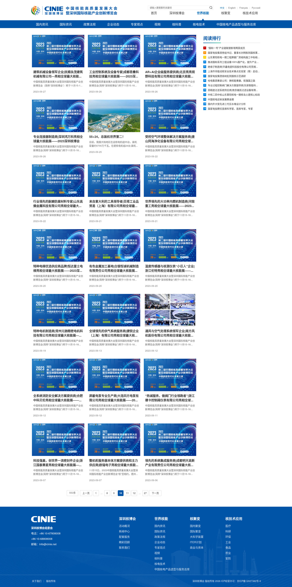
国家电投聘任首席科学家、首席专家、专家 (230, 109)
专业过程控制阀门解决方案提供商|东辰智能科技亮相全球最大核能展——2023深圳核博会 (234, 85)
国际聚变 (195, 531)
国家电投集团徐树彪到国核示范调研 (227, 76)
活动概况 (124, 526)
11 (127, 493)
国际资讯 (66, 24)
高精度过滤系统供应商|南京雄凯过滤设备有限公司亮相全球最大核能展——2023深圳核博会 (234, 90)
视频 (157, 24)
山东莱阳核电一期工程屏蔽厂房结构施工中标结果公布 (234, 57)
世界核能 (203, 13)
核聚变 (225, 13)
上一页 (86, 493)
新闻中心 (124, 531)
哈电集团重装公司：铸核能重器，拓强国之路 (231, 81)
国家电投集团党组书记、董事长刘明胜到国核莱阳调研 (234, 53)
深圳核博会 (177, 13)
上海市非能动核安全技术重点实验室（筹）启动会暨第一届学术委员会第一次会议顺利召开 (234, 71)
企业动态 (113, 24)
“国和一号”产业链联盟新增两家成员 (226, 48)
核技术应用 (250, 13)
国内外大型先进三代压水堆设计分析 (227, 104)
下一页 (155, 493)
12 (134, 493)
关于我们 (36, 581)
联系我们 (124, 547)
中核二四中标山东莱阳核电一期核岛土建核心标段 (234, 95)
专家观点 (137, 24)
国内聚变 (195, 526)
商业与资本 (196, 547)
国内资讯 (42, 24)
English (232, 8)
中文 (222, 8)
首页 (154, 13)
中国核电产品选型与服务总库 (236, 24)
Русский (256, 8)
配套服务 (124, 537)
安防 (228, 558)
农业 (228, 553)
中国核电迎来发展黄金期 (221, 99)
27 (145, 493)
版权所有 (51, 581)
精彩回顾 (124, 542)
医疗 (228, 526)
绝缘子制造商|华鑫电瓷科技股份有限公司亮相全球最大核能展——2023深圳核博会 (234, 67)
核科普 (176, 24)
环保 (228, 537)
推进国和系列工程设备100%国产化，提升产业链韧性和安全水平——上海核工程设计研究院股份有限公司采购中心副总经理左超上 (234, 62)
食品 (228, 547)
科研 (228, 531)
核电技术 (199, 24)
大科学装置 (196, 537)
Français (243, 8)
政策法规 (89, 24)
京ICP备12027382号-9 (249, 581)
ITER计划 (196, 542)
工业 (228, 542)
